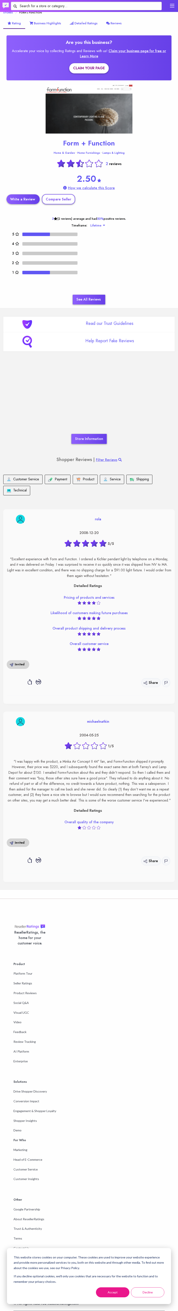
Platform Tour (22, 973)
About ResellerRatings (28, 1219)
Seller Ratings (22, 983)
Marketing (20, 1150)
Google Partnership (26, 1209)
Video (17, 1022)
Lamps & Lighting (113, 153)
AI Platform (21, 1051)
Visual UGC (21, 1012)
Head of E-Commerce (27, 1159)
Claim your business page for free (136, 50)
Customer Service (25, 1169)
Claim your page (89, 68)
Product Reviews (25, 993)
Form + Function (89, 143)
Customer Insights (26, 1179)
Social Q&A (21, 1003)
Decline (148, 1292)
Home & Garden (64, 153)
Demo (17, 1130)
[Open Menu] (172, 5)
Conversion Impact (26, 1101)
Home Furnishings (88, 153)
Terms (17, 1238)
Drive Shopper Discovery (30, 1091)
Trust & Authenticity (27, 1228)
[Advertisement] (89, 399)
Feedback (19, 1032)
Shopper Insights (25, 1121)
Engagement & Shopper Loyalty (34, 1111)
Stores (8, 12)
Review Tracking (24, 1041)
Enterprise (20, 1061)
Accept (113, 1292)
